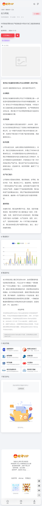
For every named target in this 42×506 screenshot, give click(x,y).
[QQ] (39, 481)
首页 (3, 9)
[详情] (19, 349)
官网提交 (28, 478)
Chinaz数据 (11, 286)
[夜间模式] (39, 495)
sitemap (21, 478)
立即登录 (21, 389)
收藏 (38, 14)
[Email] (39, 490)
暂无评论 (6, 376)
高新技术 (8, 9)
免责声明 (14, 478)
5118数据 (27, 283)
